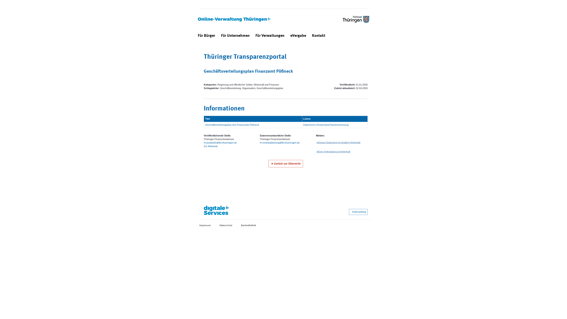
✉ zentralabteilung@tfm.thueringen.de (280, 142)
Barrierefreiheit (248, 225)
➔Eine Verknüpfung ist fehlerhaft (333, 151)
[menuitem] (206, 36)
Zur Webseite (211, 146)
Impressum (205, 225)
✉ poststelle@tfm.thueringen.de (220, 142)
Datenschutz (226, 225)
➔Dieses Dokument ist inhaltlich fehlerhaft (338, 142)
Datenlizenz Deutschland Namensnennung (325, 125)
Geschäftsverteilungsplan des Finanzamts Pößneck (232, 125)
